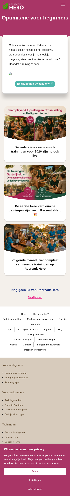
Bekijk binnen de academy (33, 83)
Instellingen (35, 480)
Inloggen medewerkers (48, 344)
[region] (35, 470)
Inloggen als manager (16, 373)
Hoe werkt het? (41, 314)
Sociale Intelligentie (15, 432)
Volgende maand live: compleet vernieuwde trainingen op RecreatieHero (35, 264)
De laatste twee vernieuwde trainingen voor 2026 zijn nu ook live (35, 151)
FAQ (60, 329)
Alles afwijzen (35, 489)
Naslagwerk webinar (28, 329)
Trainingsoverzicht (35, 334)
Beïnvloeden (11, 437)
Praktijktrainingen (47, 339)
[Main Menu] (63, 5)
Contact (27, 344)
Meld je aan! (35, 297)
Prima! (35, 471)
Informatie (35, 324)
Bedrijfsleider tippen (15, 414)
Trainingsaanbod (13, 400)
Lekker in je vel (12, 442)
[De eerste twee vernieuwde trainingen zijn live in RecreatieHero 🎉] (35, 182)
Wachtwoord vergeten (16, 409)
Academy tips (12, 382)
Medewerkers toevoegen (40, 319)
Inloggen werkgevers (35, 349)
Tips (10, 329)
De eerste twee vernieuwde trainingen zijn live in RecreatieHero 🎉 (35, 210)
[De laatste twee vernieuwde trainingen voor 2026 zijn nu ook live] (35, 123)
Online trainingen (23, 339)
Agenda (48, 329)
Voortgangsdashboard (16, 377)
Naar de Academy (14, 405)
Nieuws (13, 344)
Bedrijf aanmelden (12, 319)
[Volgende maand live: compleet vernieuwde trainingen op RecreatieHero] (35, 239)
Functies (62, 319)
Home (24, 314)
